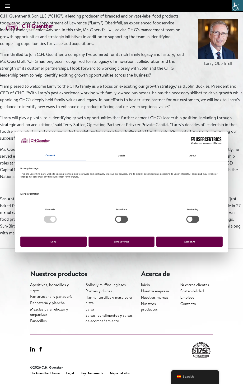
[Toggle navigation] (7, 6)
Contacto (188, 303)
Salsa (89, 309)
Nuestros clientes (194, 284)
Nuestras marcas (154, 297)
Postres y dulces (98, 290)
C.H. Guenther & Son (34, 26)
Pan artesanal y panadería (51, 296)
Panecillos (38, 320)
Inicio (145, 284)
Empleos (187, 297)
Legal (70, 373)
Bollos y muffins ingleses (105, 284)
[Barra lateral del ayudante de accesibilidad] (237, 5)
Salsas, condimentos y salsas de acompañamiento (109, 318)
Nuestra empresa (155, 290)
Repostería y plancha (47, 302)
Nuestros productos (149, 306)
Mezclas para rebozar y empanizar (49, 311)
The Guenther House (45, 373)
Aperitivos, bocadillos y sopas (49, 287)
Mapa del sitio (120, 373)
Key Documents (92, 373)
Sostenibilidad (192, 290)
